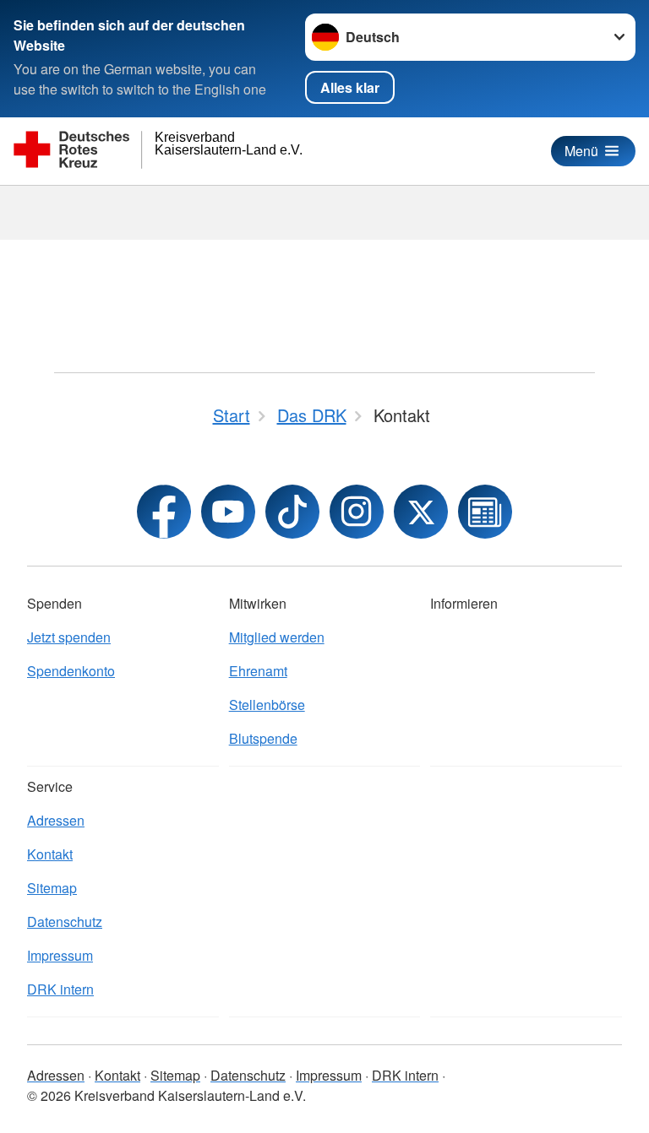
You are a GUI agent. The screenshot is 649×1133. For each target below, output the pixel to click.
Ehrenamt (258, 670)
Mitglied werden (276, 637)
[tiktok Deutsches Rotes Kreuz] (292, 512)
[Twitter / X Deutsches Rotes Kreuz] (421, 512)
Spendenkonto (71, 670)
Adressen (56, 820)
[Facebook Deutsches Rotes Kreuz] (164, 512)
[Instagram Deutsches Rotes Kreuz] (357, 512)
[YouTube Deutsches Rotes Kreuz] (228, 512)
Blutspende (263, 738)
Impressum (60, 955)
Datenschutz (64, 921)
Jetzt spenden (69, 637)
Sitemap (52, 887)
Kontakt (50, 854)
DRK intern (60, 989)
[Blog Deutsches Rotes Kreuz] (485, 512)
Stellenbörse (267, 704)
